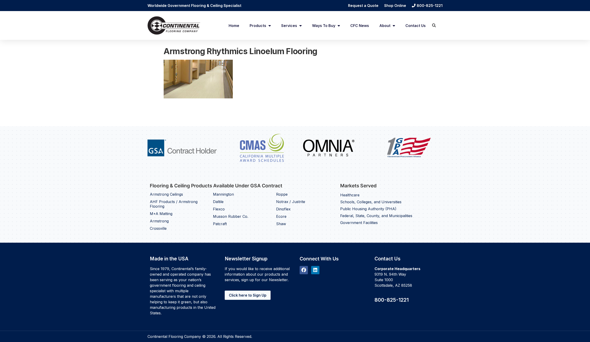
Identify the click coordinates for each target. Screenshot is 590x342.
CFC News (359, 25)
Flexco (219, 209)
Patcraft (220, 223)
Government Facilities (359, 222)
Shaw (281, 223)
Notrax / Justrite (290, 201)
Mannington (223, 194)
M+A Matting (161, 213)
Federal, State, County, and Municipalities (376, 215)
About (384, 25)
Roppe (282, 194)
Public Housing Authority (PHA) (368, 208)
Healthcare (350, 195)
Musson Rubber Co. (230, 216)
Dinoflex (283, 209)
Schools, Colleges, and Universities (370, 202)
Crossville (158, 228)
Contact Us (415, 25)
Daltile (218, 201)
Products (258, 25)
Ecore (281, 216)
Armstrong (159, 221)
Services (289, 25)
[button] (433, 25)
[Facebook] (304, 270)
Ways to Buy (323, 25)
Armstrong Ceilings (166, 194)
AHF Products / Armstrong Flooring (174, 204)
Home (234, 25)
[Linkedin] (315, 270)
